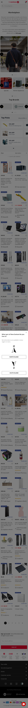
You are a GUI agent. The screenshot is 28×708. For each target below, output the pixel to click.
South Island (14, 373)
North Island (14, 357)
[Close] (26, 332)
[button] (24, 704)
